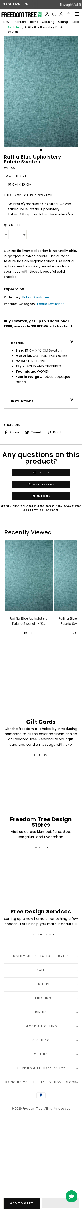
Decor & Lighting (41, 1026)
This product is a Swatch (28, 195)
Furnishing (41, 998)
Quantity (12, 225)
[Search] (54, 14)
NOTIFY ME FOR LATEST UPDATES (41, 956)
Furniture (20, 22)
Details (17, 343)
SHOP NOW (41, 755)
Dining (41, 1012)
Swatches (14, 27)
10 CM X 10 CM (19, 184)
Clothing (48, 22)
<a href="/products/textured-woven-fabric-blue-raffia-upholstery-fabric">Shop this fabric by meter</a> (40, 209)
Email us (43, 495)
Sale (75, 22)
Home (34, 22)
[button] (60, 1203)
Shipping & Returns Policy (41, 1068)
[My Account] (61, 14)
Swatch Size (15, 176)
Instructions (22, 401)
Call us (43, 472)
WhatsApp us (43, 484)
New (6, 22)
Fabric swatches (35, 297)
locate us (41, 847)
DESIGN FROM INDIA (15, 4)
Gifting (63, 22)
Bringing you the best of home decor (41, 1082)
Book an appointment (40, 934)
